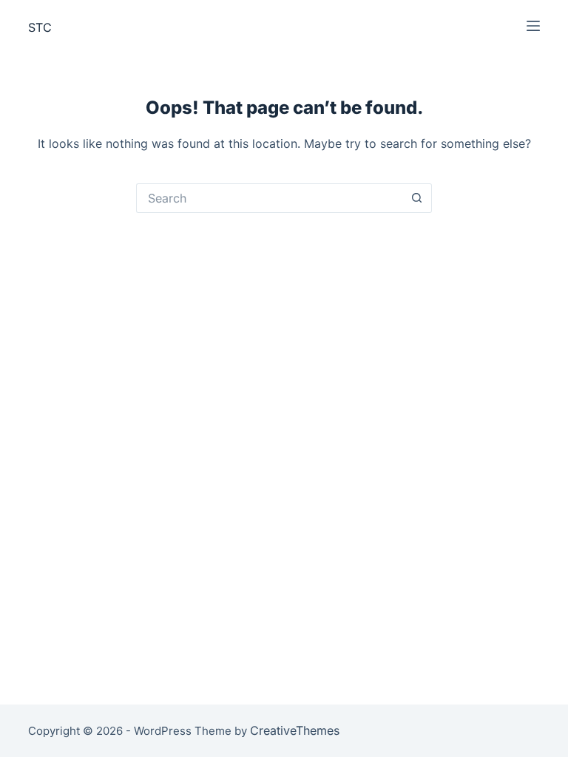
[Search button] (417, 198)
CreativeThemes (294, 730)
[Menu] (533, 26)
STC (40, 27)
